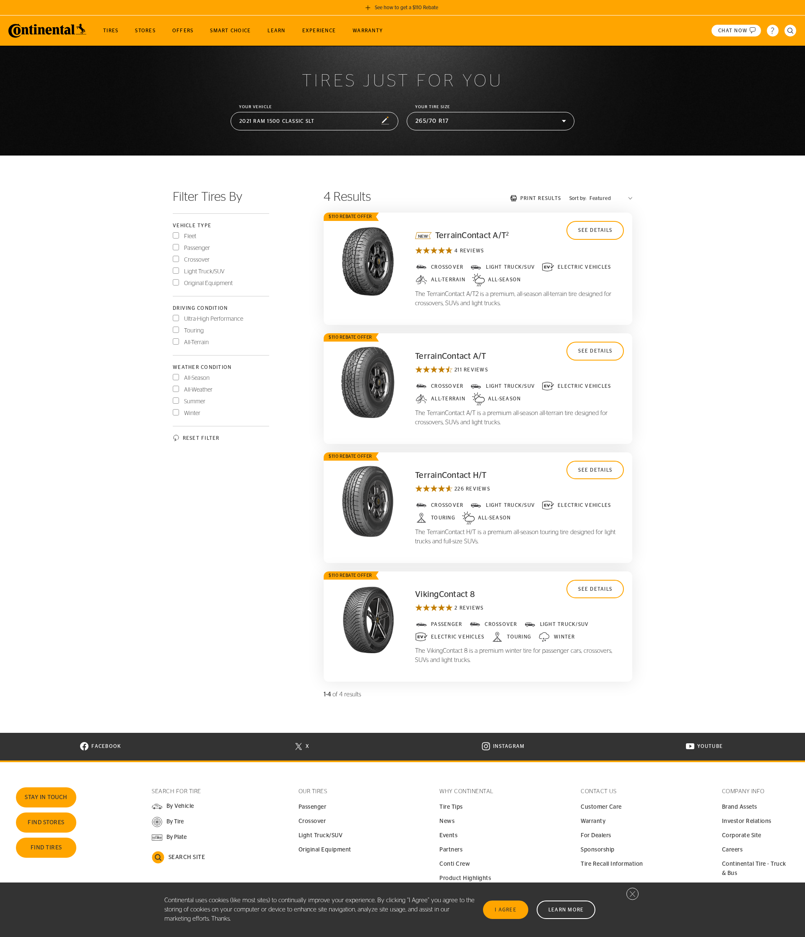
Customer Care (601, 807)
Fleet (190, 236)
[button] (314, 121)
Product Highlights (465, 878)
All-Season (197, 378)
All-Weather (198, 390)
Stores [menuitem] (145, 30)
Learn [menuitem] (276, 30)
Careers (732, 850)
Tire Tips (451, 807)
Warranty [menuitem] (368, 30)
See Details (595, 230)
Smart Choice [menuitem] (230, 30)
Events (448, 835)
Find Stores (46, 822)
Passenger (197, 248)
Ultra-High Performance (213, 319)
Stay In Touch (46, 797)
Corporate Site (741, 835)
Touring (194, 331)
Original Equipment (208, 283)
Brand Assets (739, 807)
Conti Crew (454, 864)
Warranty (593, 821)
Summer (194, 402)
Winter (192, 413)
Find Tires (46, 848)
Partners (450, 850)
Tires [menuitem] (110, 30)
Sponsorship (598, 850)
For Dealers (596, 835)
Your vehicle (255, 107)
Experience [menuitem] (319, 30)
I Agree (506, 909)
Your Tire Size (432, 107)
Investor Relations (746, 821)
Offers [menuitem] (183, 30)
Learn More (566, 909)
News (446, 821)
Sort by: (577, 198)
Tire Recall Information (612, 864)
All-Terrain (196, 342)
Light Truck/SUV (204, 272)
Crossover (197, 260)
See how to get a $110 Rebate (406, 7)
